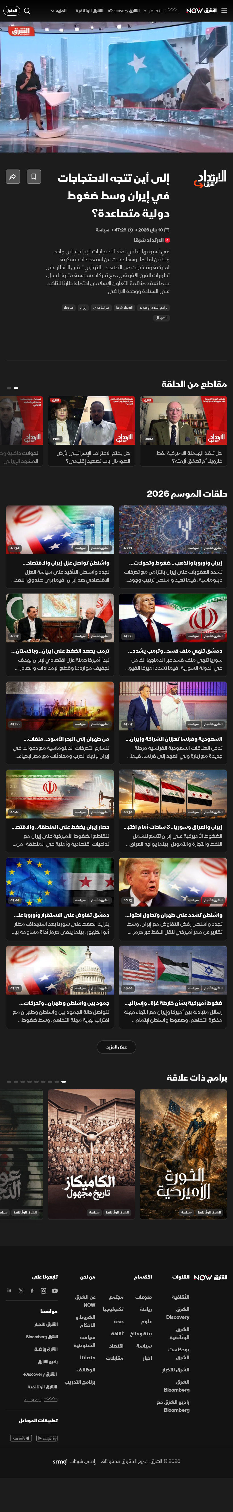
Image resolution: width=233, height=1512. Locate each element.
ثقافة (117, 1334)
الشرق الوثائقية (209, 1212)
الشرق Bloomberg (177, 1386)
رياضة (146, 1309)
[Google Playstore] (47, 1438)
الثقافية (181, 1297)
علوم (146, 1321)
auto (207, 143)
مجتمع (116, 1297)
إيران (83, 307)
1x (188, 143)
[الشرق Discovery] (124, 11)
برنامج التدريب (80, 1382)
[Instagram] (42, 1291)
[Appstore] (21, 1438)
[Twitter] (20, 1291)
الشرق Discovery (178, 1313)
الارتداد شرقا (124, 307)
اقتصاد (116, 1346)
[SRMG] (60, 1461)
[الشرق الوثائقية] (89, 11)
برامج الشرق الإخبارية (153, 307)
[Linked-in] (9, 1291)
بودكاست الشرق (179, 1354)
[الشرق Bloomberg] (42, 1337)
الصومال (161, 318)
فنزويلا (68, 307)
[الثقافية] (162, 11)
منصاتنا (87, 1358)
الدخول (12, 10)
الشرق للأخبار (213, 548)
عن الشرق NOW (85, 1301)
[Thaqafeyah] (41, 1399)
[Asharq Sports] (46, 1349)
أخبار (147, 1358)
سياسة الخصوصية (84, 1341)
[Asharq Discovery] (40, 1374)
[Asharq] (46, 1324)
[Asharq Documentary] (42, 1387)
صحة (119, 1321)
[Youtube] (54, 1291)
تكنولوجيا (113, 1309)
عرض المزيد (116, 1047)
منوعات (143, 1297)
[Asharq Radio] (48, 1362)
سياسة (193, 548)
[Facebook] (31, 1291)
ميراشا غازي (101, 307)
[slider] (116, 134)
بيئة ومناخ (141, 1334)
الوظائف (85, 1370)
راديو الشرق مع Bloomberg (173, 1406)
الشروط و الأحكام (85, 1321)
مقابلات (115, 1358)
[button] (9, 143)
